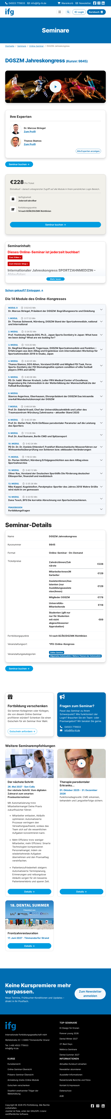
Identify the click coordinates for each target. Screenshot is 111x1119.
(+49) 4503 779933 (18, 1045)
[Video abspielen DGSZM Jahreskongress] (55, 87)
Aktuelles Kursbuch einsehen (73, 1064)
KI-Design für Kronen (69, 1028)
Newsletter (85, 3)
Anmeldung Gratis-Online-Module (23, 1080)
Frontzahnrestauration (23, 933)
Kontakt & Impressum (70, 1085)
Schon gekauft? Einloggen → (24, 290)
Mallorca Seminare (68, 1049)
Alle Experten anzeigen (88, 151)
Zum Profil (30, 131)
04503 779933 (17, 3)
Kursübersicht (14, 1064)
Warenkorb (67, 3)
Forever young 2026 (69, 1033)
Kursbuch (94, 12)
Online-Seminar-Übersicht (20, 1069)
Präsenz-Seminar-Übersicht (21, 1074)
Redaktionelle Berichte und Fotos (75, 1080)
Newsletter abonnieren (70, 1069)
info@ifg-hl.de (38, 3)
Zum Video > (15, 257)
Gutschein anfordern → (22, 731)
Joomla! (9, 1111)
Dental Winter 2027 (69, 1038)
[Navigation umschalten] (60, 12)
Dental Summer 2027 (69, 1054)
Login (81, 12)
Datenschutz (66, 1090)
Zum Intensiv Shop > (18, 264)
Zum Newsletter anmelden (90, 994)
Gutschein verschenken (19, 1085)
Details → (29, 891)
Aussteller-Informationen (71, 1074)
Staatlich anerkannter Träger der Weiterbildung (23, 1092)
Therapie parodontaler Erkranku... (75, 783)
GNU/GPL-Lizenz (38, 1111)
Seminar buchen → (19, 164)
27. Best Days (66, 1044)
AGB (62, 1096)
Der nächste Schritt (20, 782)
